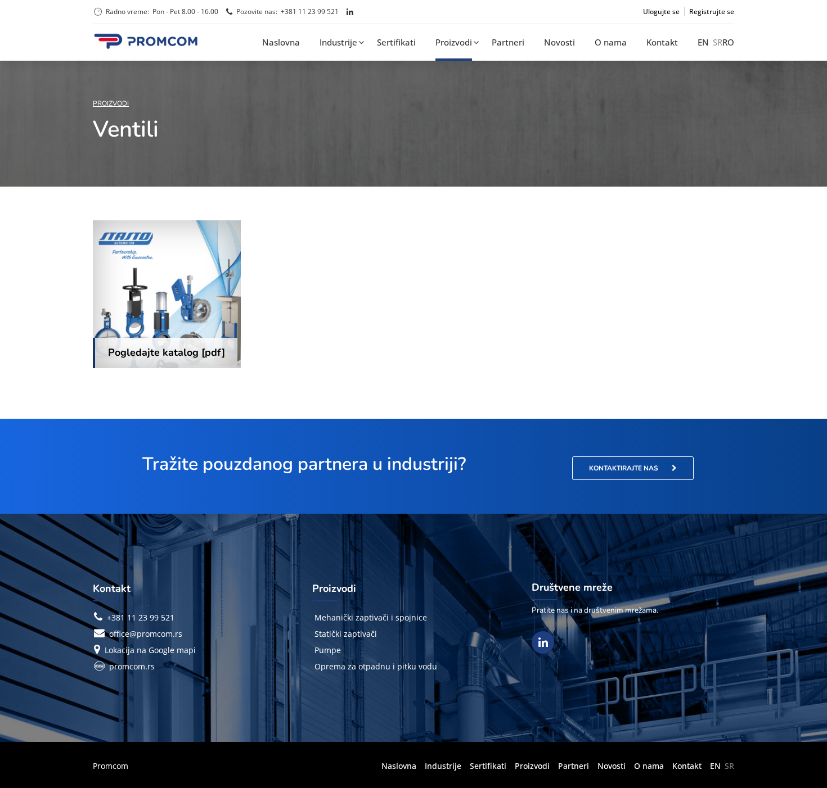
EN (703, 42)
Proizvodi (453, 42)
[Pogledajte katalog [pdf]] (167, 294)
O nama (611, 42)
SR (717, 42)
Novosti (559, 42)
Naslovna (281, 42)
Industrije (338, 42)
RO (728, 42)
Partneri (508, 42)
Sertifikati (396, 42)
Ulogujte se (661, 11)
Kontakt (662, 42)
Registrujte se (711, 11)
